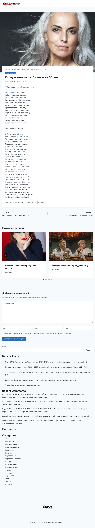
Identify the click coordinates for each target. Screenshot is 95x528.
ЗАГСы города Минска (11, 404)
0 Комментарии (22, 82)
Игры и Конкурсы (12, 447)
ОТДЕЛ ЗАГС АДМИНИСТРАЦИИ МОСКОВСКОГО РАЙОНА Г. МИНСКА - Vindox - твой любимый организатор (44, 394)
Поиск (4, 347)
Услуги (8, 481)
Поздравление (10, 92)
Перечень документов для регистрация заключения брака (25, 397)
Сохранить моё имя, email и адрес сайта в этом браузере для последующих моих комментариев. (38, 333)
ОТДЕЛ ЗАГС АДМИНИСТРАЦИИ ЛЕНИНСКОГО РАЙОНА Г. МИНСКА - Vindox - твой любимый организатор (44, 402)
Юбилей (41, 202)
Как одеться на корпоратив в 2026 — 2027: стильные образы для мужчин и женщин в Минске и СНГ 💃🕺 (46, 367)
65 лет (8, 202)
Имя (5, 328)
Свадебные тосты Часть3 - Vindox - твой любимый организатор (27, 416)
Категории (9, 453)
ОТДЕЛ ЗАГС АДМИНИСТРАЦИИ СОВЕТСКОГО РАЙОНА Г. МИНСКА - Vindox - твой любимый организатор (43, 409)
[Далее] (89, 255)
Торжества (9, 476)
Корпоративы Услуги (13, 459)
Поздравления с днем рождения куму (70, 266)
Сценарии (9, 473)
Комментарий (9, 303)
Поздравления (11, 73)
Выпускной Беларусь (13, 444)
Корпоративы (10, 456)
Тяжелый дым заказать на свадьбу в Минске (22, 385)
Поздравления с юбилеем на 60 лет (16, 213)
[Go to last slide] (5, 255)
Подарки (8, 462)
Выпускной (9, 442)
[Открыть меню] (91, 3)
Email (36, 328)
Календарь (9, 450)
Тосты (7, 479)
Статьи (8, 470)
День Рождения (18, 202)
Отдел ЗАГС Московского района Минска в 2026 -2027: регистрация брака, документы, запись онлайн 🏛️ (46, 362)
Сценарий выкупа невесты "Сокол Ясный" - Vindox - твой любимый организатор (33, 420)
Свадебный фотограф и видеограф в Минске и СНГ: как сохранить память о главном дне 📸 (40, 380)
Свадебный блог (11, 467)
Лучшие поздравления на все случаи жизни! (71, 416)
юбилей (19, 134)
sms (6, 439)
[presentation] (24, 246)
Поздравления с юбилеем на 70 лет (79, 213)
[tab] (43, 279)
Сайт (67, 328)
